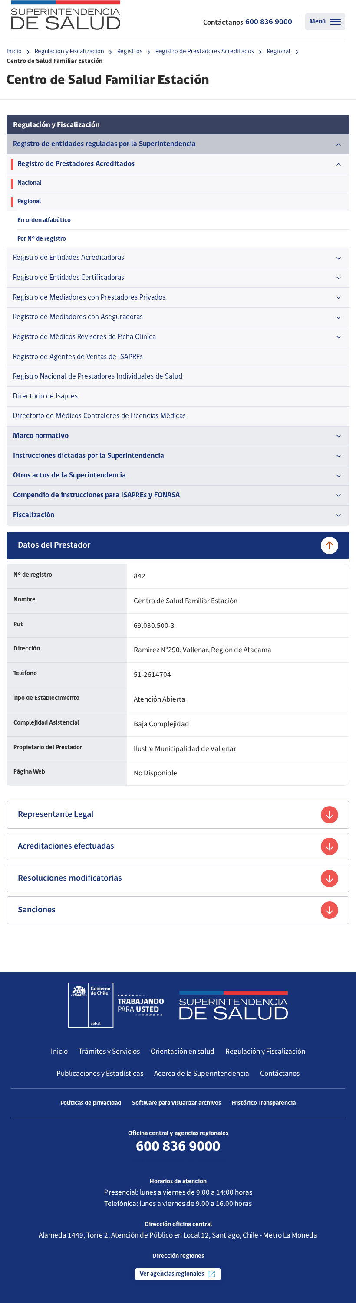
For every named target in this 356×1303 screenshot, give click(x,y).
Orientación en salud (182, 1051)
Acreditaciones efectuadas (66, 846)
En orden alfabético (44, 220)
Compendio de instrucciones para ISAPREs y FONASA (96, 495)
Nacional (29, 183)
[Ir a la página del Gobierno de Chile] (116, 1005)
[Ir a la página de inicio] (65, 15)
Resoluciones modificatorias (70, 878)
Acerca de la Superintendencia (201, 1073)
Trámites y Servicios (109, 1051)
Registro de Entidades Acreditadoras (68, 257)
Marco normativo (41, 436)
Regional (278, 52)
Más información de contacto (178, 1160)
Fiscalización (33, 515)
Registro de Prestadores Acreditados (204, 52)
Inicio (14, 52)
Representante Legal (55, 814)
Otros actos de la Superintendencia (69, 475)
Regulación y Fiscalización (69, 52)
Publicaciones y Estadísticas (99, 1073)
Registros (129, 52)
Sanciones (37, 910)
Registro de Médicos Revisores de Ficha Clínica (84, 337)
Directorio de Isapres (45, 396)
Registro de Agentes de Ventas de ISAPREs (78, 357)
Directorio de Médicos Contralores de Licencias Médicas (99, 416)
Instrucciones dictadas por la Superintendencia (88, 456)
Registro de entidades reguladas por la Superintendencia (104, 144)
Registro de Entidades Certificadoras (68, 277)
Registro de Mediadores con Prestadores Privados (89, 297)
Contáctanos (280, 1073)
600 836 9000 (268, 22)
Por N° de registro (41, 239)
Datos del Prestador (54, 545)
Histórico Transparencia (264, 1103)
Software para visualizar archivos (176, 1103)
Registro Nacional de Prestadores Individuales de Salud (97, 376)
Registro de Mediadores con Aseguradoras (78, 317)
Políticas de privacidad (90, 1103)
